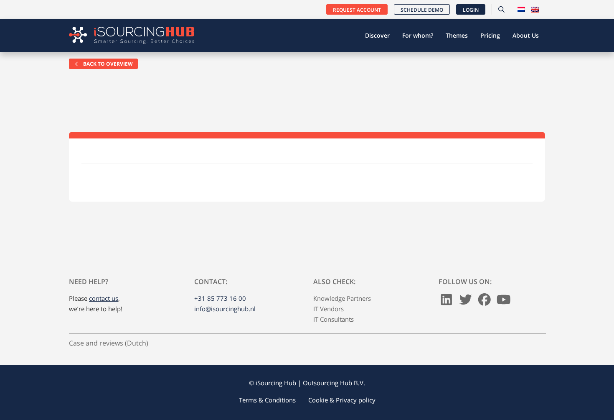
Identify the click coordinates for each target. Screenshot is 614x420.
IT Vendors (328, 309)
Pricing (490, 35)
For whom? (417, 35)
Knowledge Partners (342, 298)
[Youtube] (504, 301)
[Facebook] (484, 301)
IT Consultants (333, 319)
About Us (526, 35)
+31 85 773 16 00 (220, 298)
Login (471, 9)
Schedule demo (422, 9)
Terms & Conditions (267, 400)
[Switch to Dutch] (521, 10)
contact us (103, 298)
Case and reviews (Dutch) (108, 343)
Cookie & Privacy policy (342, 400)
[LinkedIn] (446, 301)
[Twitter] (466, 301)
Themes (457, 35)
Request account (357, 9)
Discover (377, 35)
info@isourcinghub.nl (225, 309)
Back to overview (107, 63)
